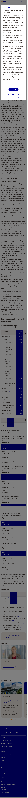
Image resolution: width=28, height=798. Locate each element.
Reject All (13, 94)
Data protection (7, 82)
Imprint (13, 82)
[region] (13, 399)
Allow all (13, 90)
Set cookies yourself (13, 98)
